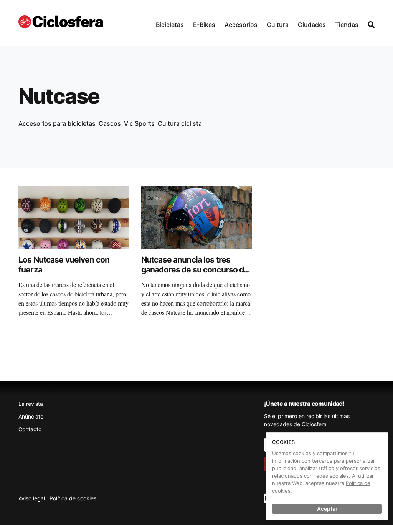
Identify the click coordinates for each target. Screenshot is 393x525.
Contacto (29, 429)
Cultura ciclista (180, 123)
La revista (30, 403)
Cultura (278, 24)
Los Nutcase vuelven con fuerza (63, 264)
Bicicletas (170, 24)
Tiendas (346, 24)
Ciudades (312, 24)
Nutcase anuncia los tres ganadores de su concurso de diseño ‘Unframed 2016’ (194, 270)
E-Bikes (204, 24)
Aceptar (327, 508)
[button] (170, 23)
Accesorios (241, 24)
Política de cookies (73, 498)
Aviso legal (31, 498)
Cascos (110, 123)
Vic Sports (139, 123)
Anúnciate (30, 416)
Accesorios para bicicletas (57, 123)
